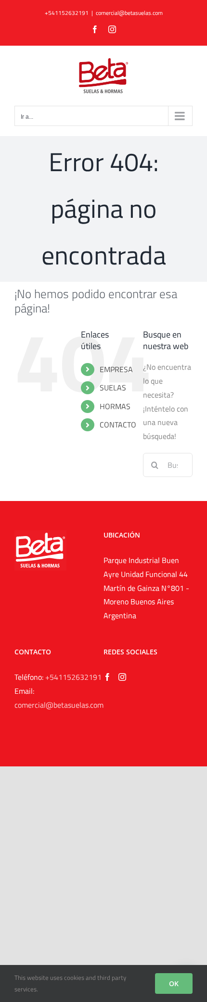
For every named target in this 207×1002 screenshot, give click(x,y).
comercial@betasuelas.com (129, 12)
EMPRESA (116, 369)
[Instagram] (122, 677)
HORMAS (115, 406)
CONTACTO (118, 424)
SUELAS (113, 387)
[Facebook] (107, 677)
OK (174, 983)
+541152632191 (73, 677)
